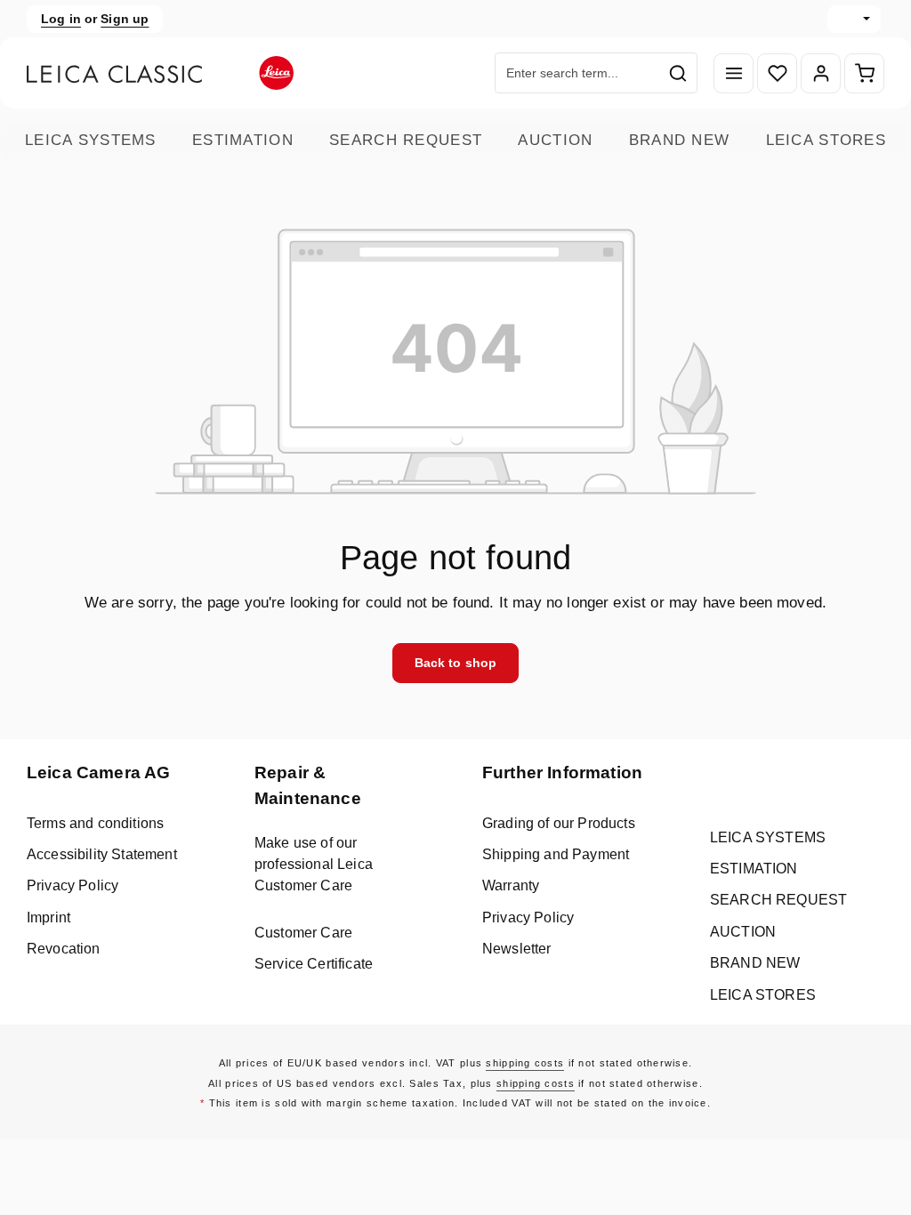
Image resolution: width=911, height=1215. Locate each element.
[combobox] (577, 72)
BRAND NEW (679, 140)
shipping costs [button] (525, 1063)
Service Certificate (313, 963)
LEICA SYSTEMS (91, 140)
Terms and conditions (95, 823)
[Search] (678, 72)
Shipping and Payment (555, 854)
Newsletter (517, 948)
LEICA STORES (826, 140)
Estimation (243, 140)
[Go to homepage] (160, 73)
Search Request (405, 140)
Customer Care (303, 932)
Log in (61, 19)
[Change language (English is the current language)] (854, 19)
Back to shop (456, 663)
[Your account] (821, 73)
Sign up (125, 19)
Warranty (510, 885)
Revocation (64, 948)
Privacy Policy (72, 885)
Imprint (48, 917)
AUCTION (555, 140)
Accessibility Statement (102, 854)
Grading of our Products (558, 823)
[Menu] (733, 73)
